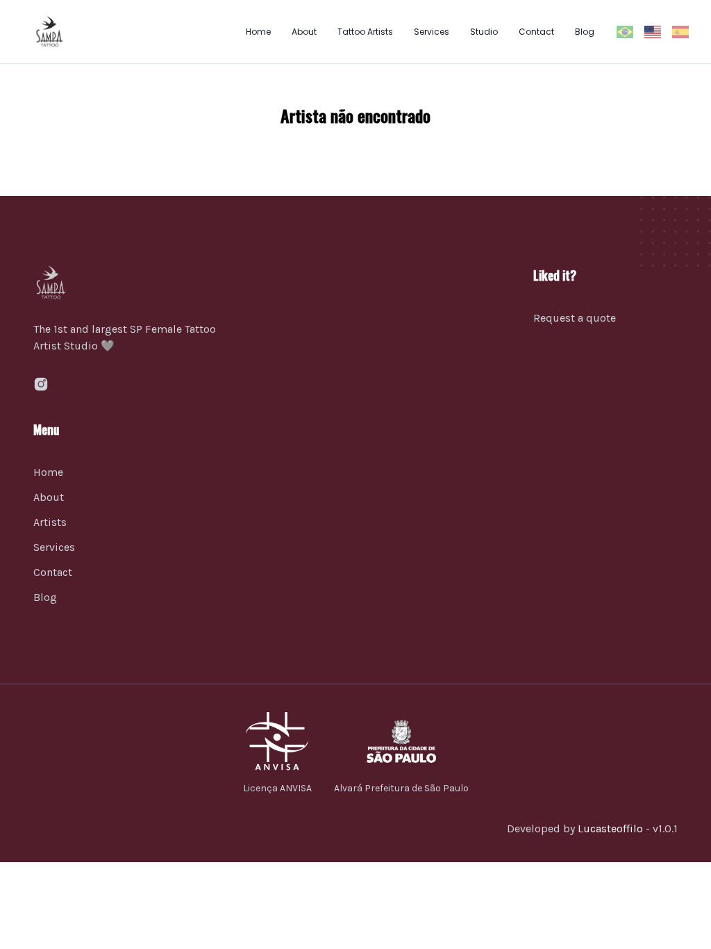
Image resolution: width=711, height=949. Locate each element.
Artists (50, 522)
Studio (484, 32)
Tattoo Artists (365, 32)
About (304, 32)
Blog (584, 32)
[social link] (41, 384)
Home (258, 32)
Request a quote (574, 317)
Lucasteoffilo (610, 828)
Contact (536, 32)
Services (431, 32)
